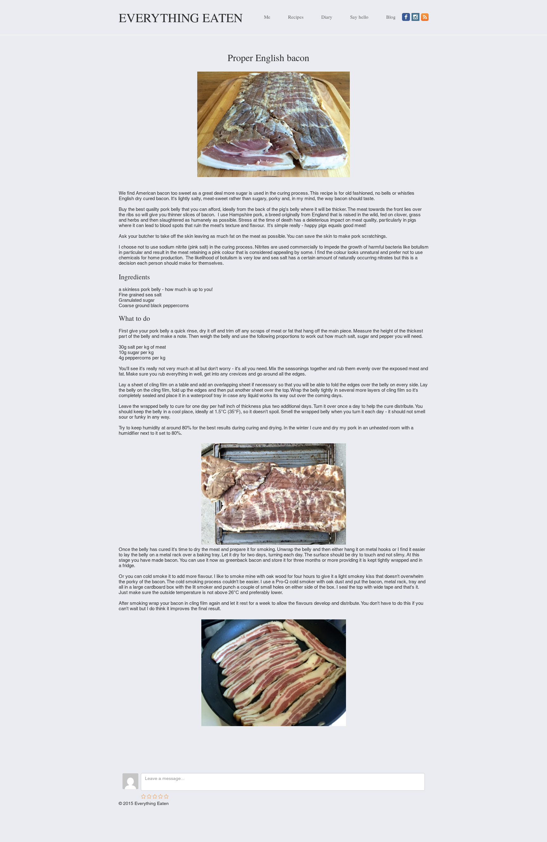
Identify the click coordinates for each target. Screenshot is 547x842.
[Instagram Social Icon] (415, 17)
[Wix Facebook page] (406, 17)
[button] (291, 17)
